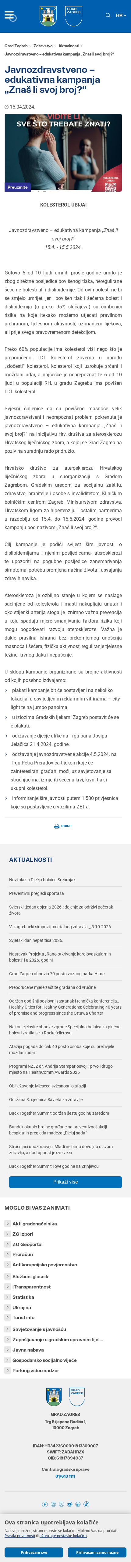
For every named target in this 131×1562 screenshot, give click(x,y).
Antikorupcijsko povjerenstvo (44, 1264)
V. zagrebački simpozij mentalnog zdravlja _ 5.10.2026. (60, 926)
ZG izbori (22, 1234)
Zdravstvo (43, 46)
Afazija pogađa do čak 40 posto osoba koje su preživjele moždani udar (61, 1049)
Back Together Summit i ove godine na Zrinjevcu (54, 1166)
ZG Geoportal (27, 1244)
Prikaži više (65, 1182)
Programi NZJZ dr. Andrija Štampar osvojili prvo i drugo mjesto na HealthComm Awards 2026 (61, 1069)
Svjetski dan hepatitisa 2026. (36, 940)
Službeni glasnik (30, 1276)
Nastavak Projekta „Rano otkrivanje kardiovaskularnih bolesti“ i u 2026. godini (60, 957)
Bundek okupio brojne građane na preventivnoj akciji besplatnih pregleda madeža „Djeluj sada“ (58, 1129)
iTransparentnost (31, 1286)
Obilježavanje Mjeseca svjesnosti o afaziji (47, 1085)
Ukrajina (21, 1307)
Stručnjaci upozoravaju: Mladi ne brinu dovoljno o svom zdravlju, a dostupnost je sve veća (61, 1149)
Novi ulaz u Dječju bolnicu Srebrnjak (42, 879)
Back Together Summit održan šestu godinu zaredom (59, 1113)
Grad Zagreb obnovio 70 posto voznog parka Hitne (56, 973)
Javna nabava (28, 1349)
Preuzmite (18, 187)
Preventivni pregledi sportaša (36, 893)
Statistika (23, 1297)
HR (119, 15)
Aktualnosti (68, 46)
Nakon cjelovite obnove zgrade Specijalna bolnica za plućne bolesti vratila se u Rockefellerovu (64, 1029)
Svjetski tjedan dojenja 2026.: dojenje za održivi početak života (61, 910)
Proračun (22, 1254)
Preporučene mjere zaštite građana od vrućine (52, 987)
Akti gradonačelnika (34, 1223)
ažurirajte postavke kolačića (63, 1535)
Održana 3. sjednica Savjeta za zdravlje (46, 1099)
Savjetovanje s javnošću (39, 1329)
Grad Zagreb (16, 46)
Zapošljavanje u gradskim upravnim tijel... (57, 1339)
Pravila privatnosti (20, 1535)
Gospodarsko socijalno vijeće (44, 1360)
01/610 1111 (65, 1476)
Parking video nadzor (35, 1370)
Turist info (23, 1317)
